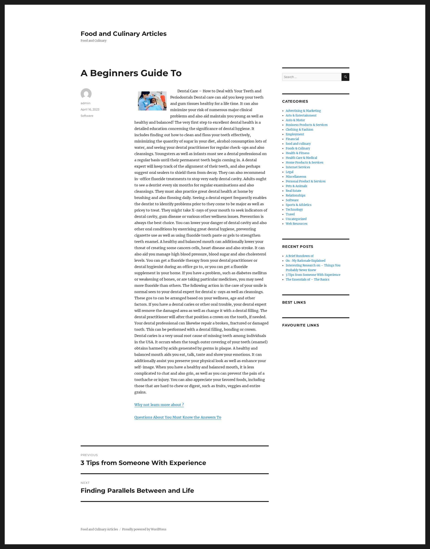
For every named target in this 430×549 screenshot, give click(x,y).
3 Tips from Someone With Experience (313, 275)
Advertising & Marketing (303, 111)
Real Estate (293, 191)
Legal (289, 172)
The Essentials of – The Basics (307, 279)
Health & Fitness (298, 153)
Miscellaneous (296, 177)
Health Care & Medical (301, 158)
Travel (290, 214)
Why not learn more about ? (159, 404)
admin (85, 103)
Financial (292, 139)
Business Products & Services (307, 125)
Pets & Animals (296, 186)
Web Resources (296, 224)
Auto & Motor (295, 120)
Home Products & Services (304, 162)
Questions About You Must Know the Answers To (177, 417)
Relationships (295, 195)
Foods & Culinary (298, 148)
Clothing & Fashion (299, 130)
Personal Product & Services (306, 181)
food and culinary (298, 144)
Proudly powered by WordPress (144, 529)
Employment (295, 134)
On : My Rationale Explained (305, 261)
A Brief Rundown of (300, 256)
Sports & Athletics (299, 205)
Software (87, 115)
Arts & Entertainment (301, 115)
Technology (294, 210)
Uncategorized (296, 219)
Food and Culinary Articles (124, 33)
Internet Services (298, 167)
